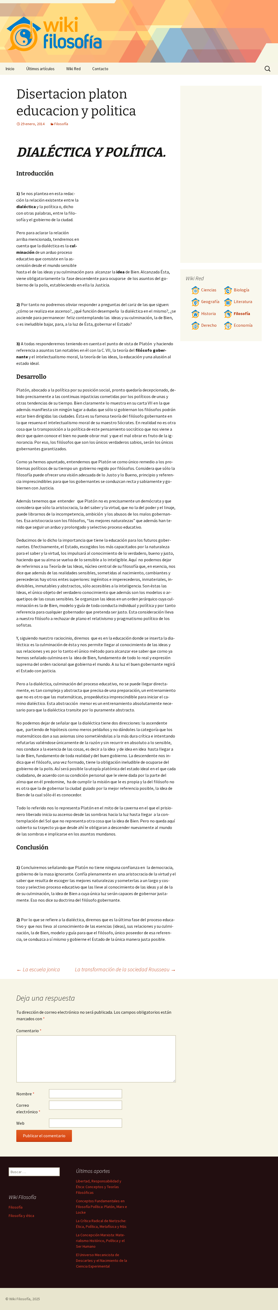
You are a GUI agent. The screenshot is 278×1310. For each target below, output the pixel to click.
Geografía (210, 301)
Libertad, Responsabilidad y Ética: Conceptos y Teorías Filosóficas (98, 1187)
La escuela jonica (38, 969)
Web (20, 1123)
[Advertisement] (127, 224)
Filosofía (61, 123)
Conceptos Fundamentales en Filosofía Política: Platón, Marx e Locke (101, 1206)
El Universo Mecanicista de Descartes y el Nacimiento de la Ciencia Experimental (101, 1260)
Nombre (25, 1093)
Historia (208, 313)
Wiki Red (73, 68)
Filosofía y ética (21, 1215)
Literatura (243, 301)
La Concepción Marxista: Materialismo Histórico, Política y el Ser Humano (100, 1240)
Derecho (209, 325)
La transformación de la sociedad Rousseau (125, 969)
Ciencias (208, 289)
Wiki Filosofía (19, 1298)
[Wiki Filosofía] (139, 31)
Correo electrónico (28, 1108)
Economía (243, 325)
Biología (241, 289)
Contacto (100, 68)
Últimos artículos (40, 68)
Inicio (9, 68)
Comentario (29, 1030)
